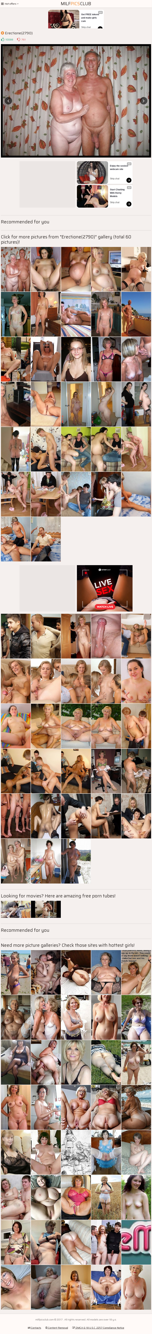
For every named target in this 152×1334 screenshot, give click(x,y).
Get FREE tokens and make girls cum (90, 17)
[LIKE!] (2, 39)
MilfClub (76, 3)
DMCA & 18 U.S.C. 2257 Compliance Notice (99, 1328)
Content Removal (57, 1328)
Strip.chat (86, 27)
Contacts (35, 1328)
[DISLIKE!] (18, 39)
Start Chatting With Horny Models (117, 193)
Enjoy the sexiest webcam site (119, 168)
